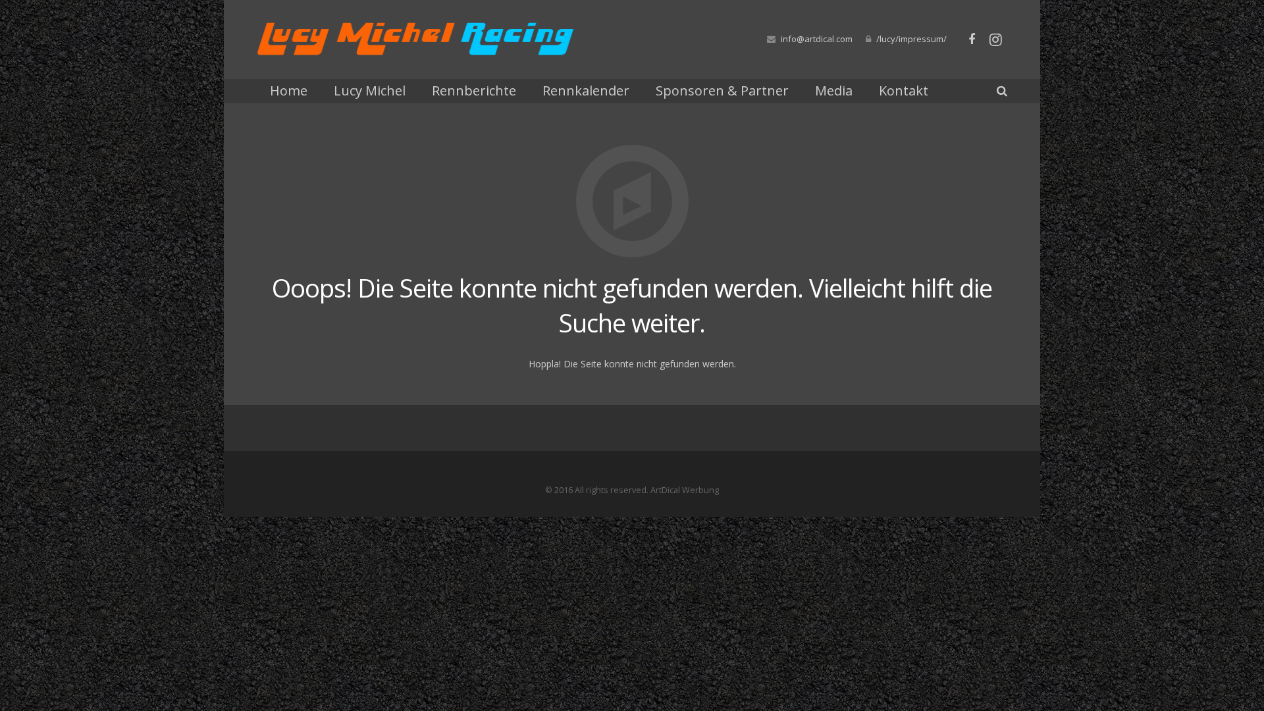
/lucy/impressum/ (911, 39)
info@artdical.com (817, 39)
